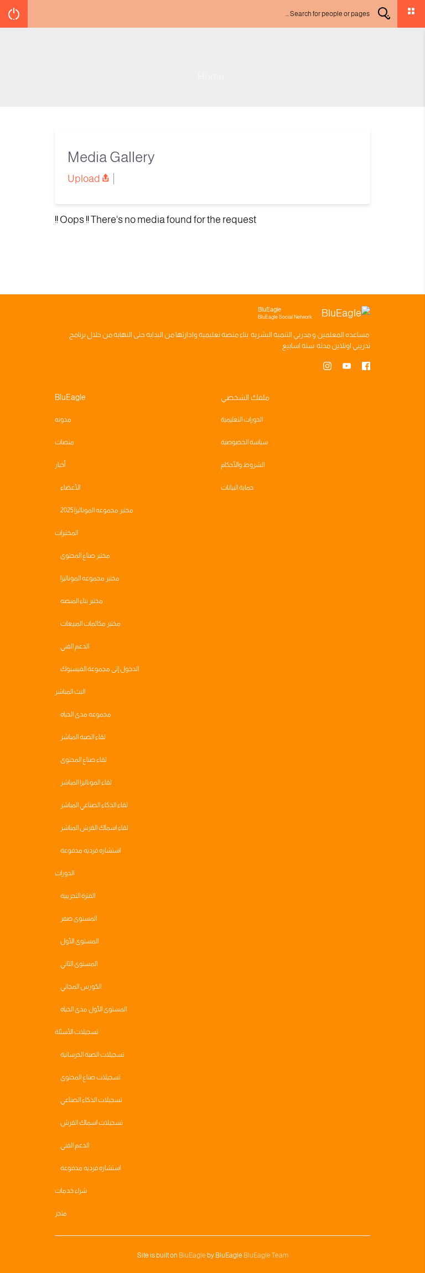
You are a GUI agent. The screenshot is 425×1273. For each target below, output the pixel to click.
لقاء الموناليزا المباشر (86, 782)
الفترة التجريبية (77, 896)
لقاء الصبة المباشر (83, 737)
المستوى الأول (79, 941)
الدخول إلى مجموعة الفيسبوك (99, 669)
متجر (61, 1213)
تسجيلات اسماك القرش (91, 1122)
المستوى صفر (78, 918)
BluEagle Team (265, 1255)
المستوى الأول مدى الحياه (93, 1009)
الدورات (64, 873)
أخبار (60, 465)
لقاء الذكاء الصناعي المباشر (94, 805)
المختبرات (66, 533)
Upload (84, 178)
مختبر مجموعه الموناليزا (90, 578)
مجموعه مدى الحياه (85, 714)
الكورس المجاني (80, 986)
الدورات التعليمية (242, 419)
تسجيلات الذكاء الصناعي (91, 1100)
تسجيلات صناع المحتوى (90, 1077)
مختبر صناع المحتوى (85, 555)
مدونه (63, 419)
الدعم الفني (74, 646)
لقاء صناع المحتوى (83, 759)
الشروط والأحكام (243, 465)
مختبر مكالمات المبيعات (90, 623)
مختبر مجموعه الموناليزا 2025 (96, 510)
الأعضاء (70, 487)
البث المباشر (70, 691)
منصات (64, 442)
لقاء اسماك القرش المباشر (94, 828)
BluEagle (192, 1255)
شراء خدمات (71, 1190)
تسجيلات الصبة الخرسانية (92, 1054)
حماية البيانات (237, 487)
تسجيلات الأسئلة (77, 1032)
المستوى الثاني (78, 964)
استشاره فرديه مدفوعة (90, 850)
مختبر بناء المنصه (81, 601)
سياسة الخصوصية (244, 442)
